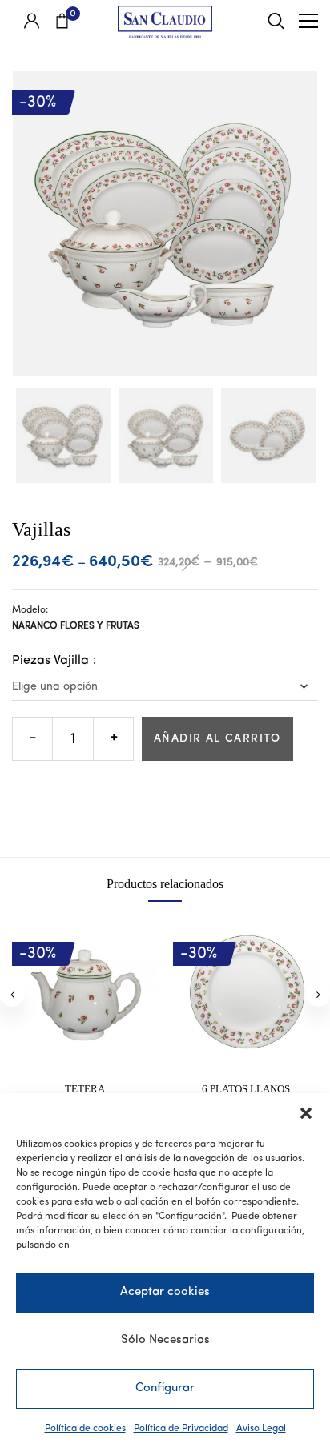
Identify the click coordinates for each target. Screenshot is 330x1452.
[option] (63, 435)
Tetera (85, 1089)
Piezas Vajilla (50, 660)
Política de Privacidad (181, 1429)
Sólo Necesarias (165, 1340)
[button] (306, 1113)
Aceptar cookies (165, 1292)
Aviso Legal (261, 1429)
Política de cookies (85, 1429)
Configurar (165, 1388)
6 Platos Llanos (246, 1089)
